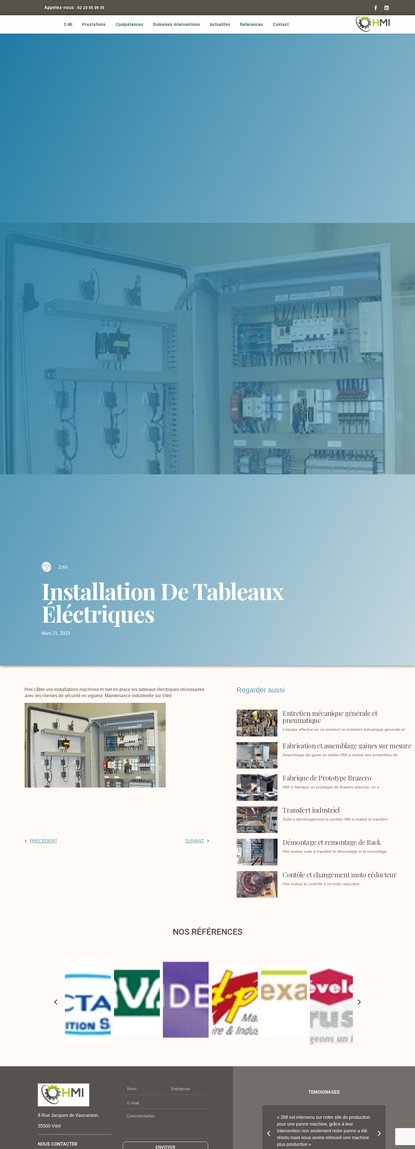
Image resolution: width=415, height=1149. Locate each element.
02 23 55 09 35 (90, 7)
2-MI (68, 24)
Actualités (220, 24)
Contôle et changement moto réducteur (340, 874)
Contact (281, 24)
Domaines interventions (176, 24)
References (251, 24)
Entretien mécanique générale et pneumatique (330, 716)
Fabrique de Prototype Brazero (327, 777)
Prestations (94, 24)
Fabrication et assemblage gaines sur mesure (347, 745)
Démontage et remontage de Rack (332, 842)
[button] (55, 1001)
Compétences (129, 24)
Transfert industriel (311, 809)
